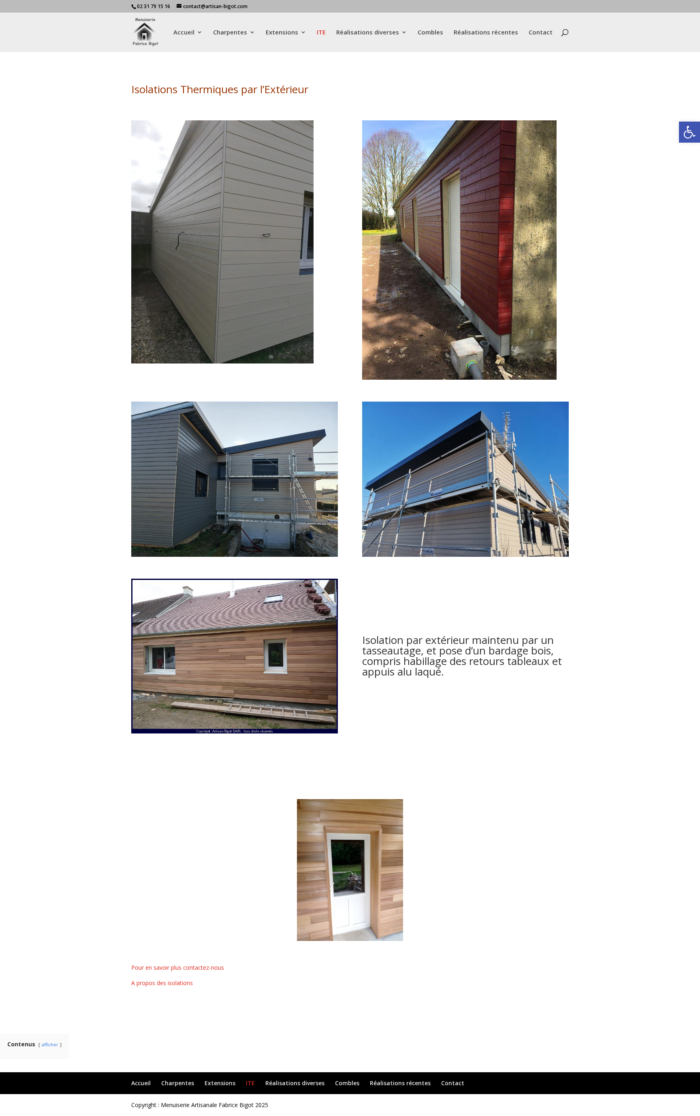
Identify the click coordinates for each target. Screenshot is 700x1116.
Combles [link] (430, 32)
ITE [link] (321, 32)
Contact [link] (541, 32)
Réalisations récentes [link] (486, 32)
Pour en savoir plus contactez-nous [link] (177, 967)
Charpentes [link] (230, 32)
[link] (689, 132)
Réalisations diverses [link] (367, 32)
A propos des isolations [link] (162, 983)
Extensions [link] (282, 32)
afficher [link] (50, 1044)
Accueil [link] (183, 32)
